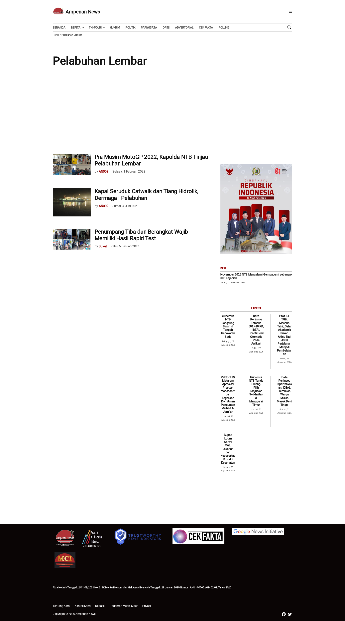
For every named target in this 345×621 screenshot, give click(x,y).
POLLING (224, 27)
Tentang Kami (61, 605)
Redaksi (100, 605)
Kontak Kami (83, 605)
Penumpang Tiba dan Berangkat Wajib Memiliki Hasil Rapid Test (141, 235)
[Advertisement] (172, 114)
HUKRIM (115, 27)
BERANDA (59, 27)
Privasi (146, 605)
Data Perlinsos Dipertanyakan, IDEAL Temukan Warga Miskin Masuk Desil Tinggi (284, 391)
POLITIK (130, 27)
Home (56, 35)
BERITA (75, 27)
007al (103, 246)
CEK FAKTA (206, 27)
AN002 (103, 171)
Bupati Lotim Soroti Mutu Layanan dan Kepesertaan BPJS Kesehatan (228, 448)
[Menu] (290, 11)
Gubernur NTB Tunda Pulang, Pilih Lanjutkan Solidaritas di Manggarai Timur (256, 391)
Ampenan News (83, 12)
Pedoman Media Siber (124, 605)
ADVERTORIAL (184, 27)
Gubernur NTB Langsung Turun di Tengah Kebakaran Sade (228, 326)
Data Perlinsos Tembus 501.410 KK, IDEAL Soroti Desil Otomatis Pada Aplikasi (256, 329)
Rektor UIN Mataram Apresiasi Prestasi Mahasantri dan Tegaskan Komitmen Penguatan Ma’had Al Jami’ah (228, 395)
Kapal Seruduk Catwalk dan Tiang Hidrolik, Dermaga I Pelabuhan (146, 194)
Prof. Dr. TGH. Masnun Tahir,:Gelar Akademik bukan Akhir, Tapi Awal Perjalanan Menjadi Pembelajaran (284, 335)
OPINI (166, 27)
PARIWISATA (149, 27)
